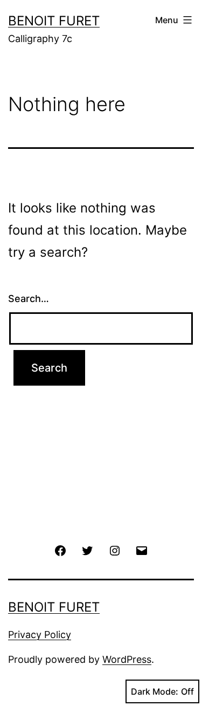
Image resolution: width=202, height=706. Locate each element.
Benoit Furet (54, 21)
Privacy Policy (39, 634)
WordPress (126, 659)
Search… (28, 298)
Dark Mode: (154, 691)
